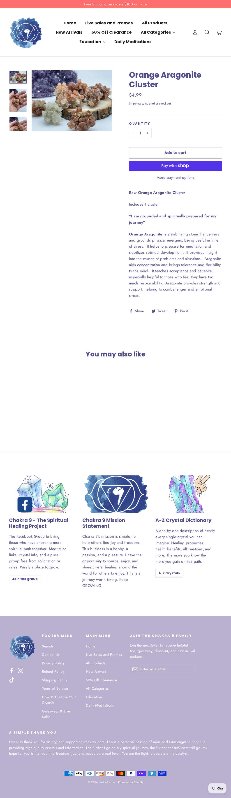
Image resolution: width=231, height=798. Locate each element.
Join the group (25, 579)
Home (70, 23)
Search (47, 646)
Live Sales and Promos (109, 23)
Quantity (139, 124)
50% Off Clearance (111, 32)
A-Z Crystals (169, 573)
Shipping (135, 103)
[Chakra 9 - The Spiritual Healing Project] (42, 494)
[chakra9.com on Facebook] (11, 670)
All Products (154, 23)
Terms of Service (55, 688)
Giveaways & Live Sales (56, 714)
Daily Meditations (133, 41)
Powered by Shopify (130, 782)
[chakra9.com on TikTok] (11, 680)
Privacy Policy (53, 663)
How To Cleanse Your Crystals (59, 699)
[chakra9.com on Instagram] (20, 670)
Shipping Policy (54, 680)
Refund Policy (53, 671)
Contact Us (50, 654)
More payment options (176, 177)
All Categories (156, 32)
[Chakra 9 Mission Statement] (115, 494)
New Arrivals (69, 32)
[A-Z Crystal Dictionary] (188, 494)
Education (90, 41)
